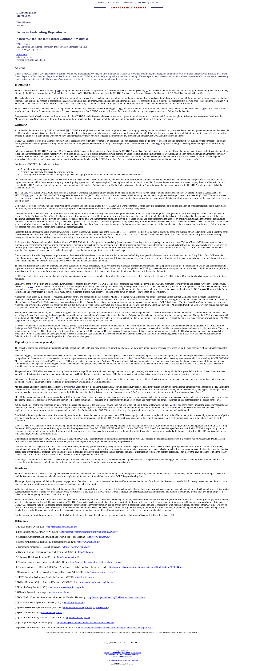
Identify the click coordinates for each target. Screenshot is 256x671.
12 (110, 284)
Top (117, 651)
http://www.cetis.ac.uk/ (89, 542)
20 (28, 428)
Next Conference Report (129, 654)
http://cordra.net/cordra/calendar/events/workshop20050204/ (88, 531)
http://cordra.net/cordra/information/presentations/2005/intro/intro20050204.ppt (146, 567)
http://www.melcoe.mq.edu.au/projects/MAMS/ (85, 607)
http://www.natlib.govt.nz (78, 617)
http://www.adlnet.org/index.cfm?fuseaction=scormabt (96, 562)
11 (124, 232)
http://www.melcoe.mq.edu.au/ (100, 572)
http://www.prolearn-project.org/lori (66, 587)
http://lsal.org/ (84, 552)
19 (175, 405)
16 (143, 355)
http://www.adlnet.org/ (67, 557)
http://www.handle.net (59, 592)
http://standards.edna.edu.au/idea (62, 526)
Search (101, 3)
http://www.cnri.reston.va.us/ (76, 547)
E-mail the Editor (125, 656)
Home (115, 656)
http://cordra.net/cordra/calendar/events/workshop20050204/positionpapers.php (114, 627)
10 (27, 195)
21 (172, 515)
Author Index (128, 3)
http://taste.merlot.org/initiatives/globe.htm (93, 582)
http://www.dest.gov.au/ (98, 537)
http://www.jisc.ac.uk (73, 602)
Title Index (142, 3)
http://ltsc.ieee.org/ (84, 577)
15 (17, 320)
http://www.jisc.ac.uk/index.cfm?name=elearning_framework (85, 622)
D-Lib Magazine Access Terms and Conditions (122, 660)
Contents (154, 3)
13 (31, 286)
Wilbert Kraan (23, 44)
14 (56, 318)
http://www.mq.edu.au (51, 612)
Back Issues (113, 3)
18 (74, 387)
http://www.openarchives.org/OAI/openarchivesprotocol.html (116, 597)
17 (65, 361)
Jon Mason (21, 54)
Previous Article (112, 654)
